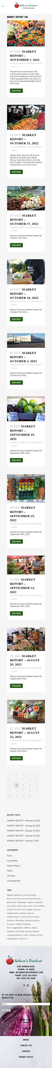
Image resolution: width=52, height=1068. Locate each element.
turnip (39, 935)
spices (28, 931)
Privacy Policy (26, 1056)
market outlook (26, 913)
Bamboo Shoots (22, 895)
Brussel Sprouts (33, 899)
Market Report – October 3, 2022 (23, 357)
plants (37, 920)
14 (36, 785)
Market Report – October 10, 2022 (24, 293)
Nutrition (11, 920)
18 (30, 790)
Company (26, 1028)
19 (36, 790)
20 (9, 796)
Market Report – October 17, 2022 (24, 219)
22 (23, 796)
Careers (26, 1051)
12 (23, 785)
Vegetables (12, 939)
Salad (34, 928)
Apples (10, 895)
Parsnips (20, 920)
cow (9, 906)
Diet (20, 906)
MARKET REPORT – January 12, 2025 (23, 836)
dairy (14, 906)
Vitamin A (23, 939)
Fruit (23, 910)
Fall (24, 906)
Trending (11, 876)
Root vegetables (15, 928)
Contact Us (26, 1045)
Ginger (29, 910)
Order (26, 1039)
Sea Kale (20, 931)
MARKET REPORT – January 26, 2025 (23, 826)
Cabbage (21, 902)
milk (23, 917)
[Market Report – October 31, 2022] (26, 117)
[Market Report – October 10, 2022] (26, 271)
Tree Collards (29, 935)
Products (26, 1033)
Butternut (11, 902)
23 (29, 796)
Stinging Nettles (14, 935)
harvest (37, 910)
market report (13, 917)
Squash (35, 931)
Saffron (27, 928)
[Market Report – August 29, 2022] (26, 639)
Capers (30, 902)
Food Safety (12, 861)
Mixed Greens (32, 917)
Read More (16, 91)
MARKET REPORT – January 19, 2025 (23, 831)
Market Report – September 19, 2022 (22, 432)
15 (10, 790)
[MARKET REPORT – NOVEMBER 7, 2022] (26, 33)
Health (10, 913)
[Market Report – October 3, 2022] (26, 340)
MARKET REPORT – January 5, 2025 (23, 841)
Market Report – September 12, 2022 (22, 585)
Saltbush (11, 931)
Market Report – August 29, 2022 (25, 660)
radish (19, 924)
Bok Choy (11, 899)
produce (11, 924)
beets (33, 895)
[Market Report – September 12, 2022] (26, 565)
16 (16, 790)
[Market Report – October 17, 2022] (26, 198)
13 (30, 785)
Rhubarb (27, 924)
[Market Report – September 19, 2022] (26, 409)
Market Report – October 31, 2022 (24, 139)
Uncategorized (13, 881)
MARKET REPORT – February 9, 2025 (23, 821)
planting (29, 920)
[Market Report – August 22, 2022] (26, 711)
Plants (10, 871)
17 (23, 790)
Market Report (35, 63)
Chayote (39, 902)
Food (9, 856)
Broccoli (21, 899)
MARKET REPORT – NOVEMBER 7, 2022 (25, 55)
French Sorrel (13, 910)
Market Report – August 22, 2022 (25, 732)
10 (10, 785)
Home (26, 1022)
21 (16, 796)
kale (16, 913)
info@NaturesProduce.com (29, 972)
